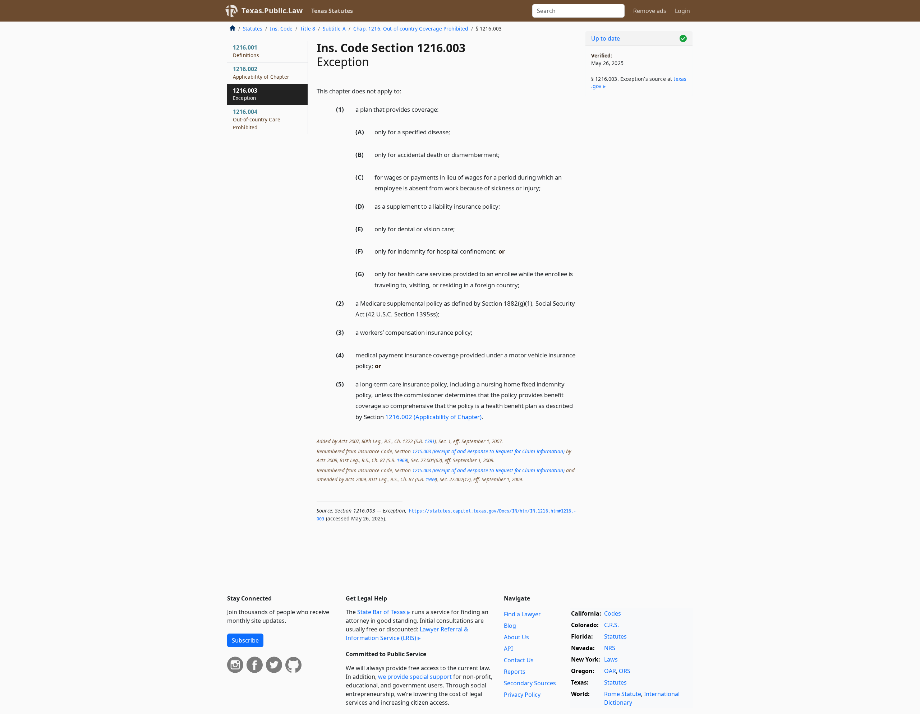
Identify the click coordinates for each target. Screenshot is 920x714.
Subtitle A (334, 28)
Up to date (605, 38)
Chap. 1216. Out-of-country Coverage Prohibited (410, 28)
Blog (510, 626)
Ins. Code (281, 28)
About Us (516, 637)
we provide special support (415, 677)
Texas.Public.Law (272, 10)
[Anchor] (405, 91)
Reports (514, 672)
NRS (609, 648)
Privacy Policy (522, 695)
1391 (429, 441)
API (508, 649)
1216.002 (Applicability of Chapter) (433, 417)
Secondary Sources (530, 683)
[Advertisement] (639, 214)
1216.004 (256, 119)
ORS (624, 671)
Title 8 (307, 28)
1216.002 (261, 72)
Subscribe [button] (245, 640)
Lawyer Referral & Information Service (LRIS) (407, 633)
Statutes (252, 28)
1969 (402, 460)
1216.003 (245, 94)
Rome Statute (622, 694)
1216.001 (246, 51)
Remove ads (649, 11)
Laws (611, 659)
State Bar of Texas (381, 612)
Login (682, 11)
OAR (610, 671)
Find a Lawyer (522, 614)
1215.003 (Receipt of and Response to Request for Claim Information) (488, 451)
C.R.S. (611, 625)
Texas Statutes (332, 11)
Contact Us (519, 660)
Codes (612, 613)
